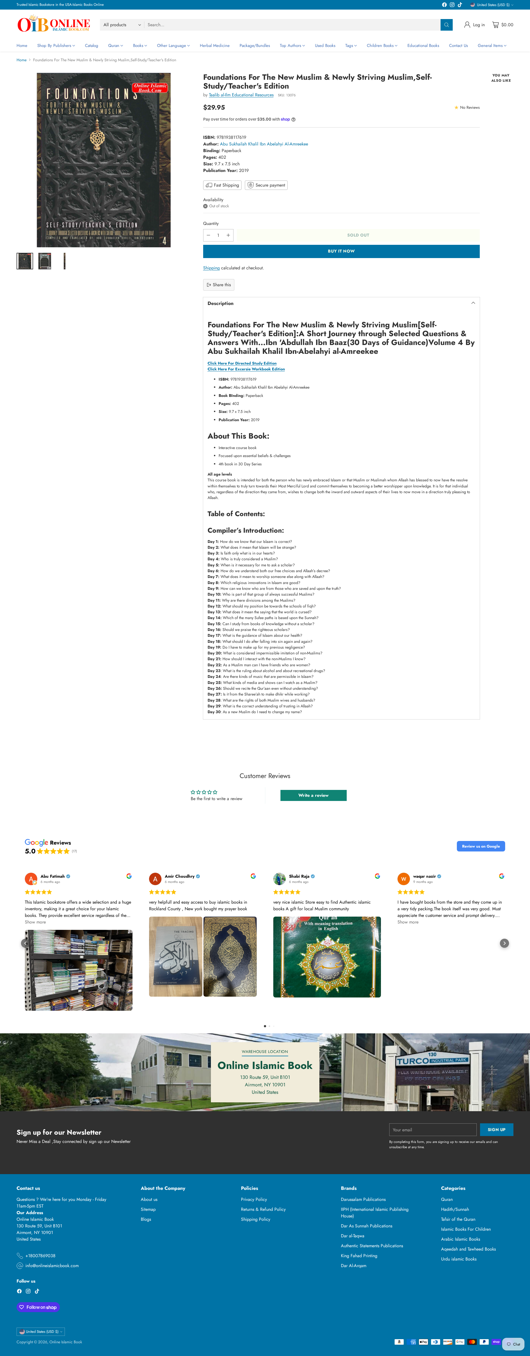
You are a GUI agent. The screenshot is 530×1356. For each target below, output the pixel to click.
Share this (222, 285)
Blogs (146, 1219)
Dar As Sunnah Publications (366, 1226)
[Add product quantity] (228, 235)
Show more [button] (35, 922)
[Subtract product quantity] (208, 235)
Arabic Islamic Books (460, 1239)
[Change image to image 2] (44, 261)
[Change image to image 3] (64, 261)
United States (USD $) (493, 4)
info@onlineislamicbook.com (52, 1265)
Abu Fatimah (53, 876)
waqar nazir (424, 876)
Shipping (211, 268)
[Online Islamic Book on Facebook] (444, 5)
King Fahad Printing (359, 1255)
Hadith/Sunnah (455, 1209)
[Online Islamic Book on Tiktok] (460, 5)
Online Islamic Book (65, 1342)
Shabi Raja (299, 876)
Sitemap (148, 1209)
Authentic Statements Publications (372, 1246)
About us (149, 1199)
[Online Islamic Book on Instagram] (452, 5)
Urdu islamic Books (458, 1259)
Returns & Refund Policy (263, 1209)
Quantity (211, 223)
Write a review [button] (313, 795)
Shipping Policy (255, 1219)
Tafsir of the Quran (458, 1219)
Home (21, 60)
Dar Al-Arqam (353, 1265)
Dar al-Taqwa (352, 1236)
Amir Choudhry (180, 876)
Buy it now (341, 251)
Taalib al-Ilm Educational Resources (241, 95)
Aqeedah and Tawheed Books (468, 1249)
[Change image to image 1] (25, 261)
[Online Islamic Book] (54, 24)
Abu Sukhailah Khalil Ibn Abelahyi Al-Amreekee (264, 144)
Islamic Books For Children (466, 1229)
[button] (481, 846)
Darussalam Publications (363, 1199)
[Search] (447, 25)
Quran (447, 1199)
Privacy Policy (254, 1199)
